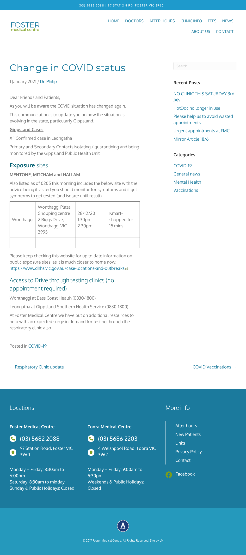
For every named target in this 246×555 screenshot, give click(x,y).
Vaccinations (185, 190)
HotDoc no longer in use (196, 108)
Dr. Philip (48, 81)
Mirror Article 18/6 (191, 139)
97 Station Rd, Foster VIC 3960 (136, 5)
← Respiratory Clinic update (37, 366)
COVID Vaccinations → (214, 366)
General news (186, 173)
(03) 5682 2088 (91, 5)
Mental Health (187, 182)
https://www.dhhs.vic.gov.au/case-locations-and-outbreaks (67, 268)
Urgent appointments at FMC (201, 130)
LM (162, 540)
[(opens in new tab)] (123, 525)
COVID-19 (182, 165)
